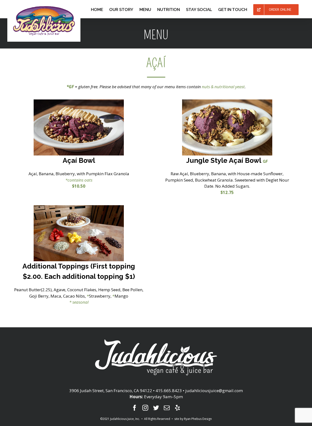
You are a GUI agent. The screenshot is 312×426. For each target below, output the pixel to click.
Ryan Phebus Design (198, 419)
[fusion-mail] (167, 408)
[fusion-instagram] (145, 408)
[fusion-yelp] (177, 408)
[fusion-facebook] (134, 408)
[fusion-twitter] (156, 408)
